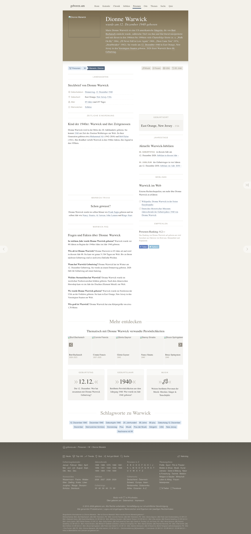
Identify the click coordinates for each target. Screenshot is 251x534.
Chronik (116, 6)
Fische (78, 479)
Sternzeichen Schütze (95, 426)
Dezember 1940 (96, 422)
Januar (66, 465)
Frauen (157, 68)
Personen (137, 6)
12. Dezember (148, 44)
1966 (114, 465)
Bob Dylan (124, 136)
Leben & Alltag (165, 479)
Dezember (78, 426)
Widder (85, 479)
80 (114, 488)
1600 (114, 470)
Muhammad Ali (97, 136)
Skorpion (83, 485)
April (86, 465)
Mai (64, 467)
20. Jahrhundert (130, 422)
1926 (120, 467)
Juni (69, 467)
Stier (65, 482)
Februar (73, 465)
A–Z (145, 488)
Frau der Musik (140, 426)
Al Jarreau (100, 215)
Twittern (154, 246)
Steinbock (75, 488)
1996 (97, 465)
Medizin (183, 473)
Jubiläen (126, 6)
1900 (97, 470)
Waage (75, 485)
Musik (147, 68)
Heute (96, 6)
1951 (103, 467)
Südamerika (144, 485)
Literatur (162, 470)
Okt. (64, 470)
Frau (121, 426)
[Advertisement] (100, 171)
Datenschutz (128, 500)
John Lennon (112, 215)
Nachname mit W (125, 431)
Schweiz (130, 482)
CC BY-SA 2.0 (169, 528)
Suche (163, 6)
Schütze (88, 106)
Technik (175, 473)
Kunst (183, 467)
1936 (114, 467)
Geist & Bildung (174, 470)
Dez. (75, 470)
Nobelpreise (164, 482)
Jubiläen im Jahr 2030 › (170, 165)
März (80, 465)
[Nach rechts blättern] (180, 342)
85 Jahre (88, 101)
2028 (108, 479)
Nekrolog (184, 456)
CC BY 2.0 (159, 528)
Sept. (86, 467)
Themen (154, 6)
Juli (73, 467)
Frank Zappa (113, 211)
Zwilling (71, 482)
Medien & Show (166, 467)
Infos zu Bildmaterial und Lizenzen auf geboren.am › (81, 530)
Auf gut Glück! (113, 456)
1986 (103, 465)
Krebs (78, 482)
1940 (157, 44)
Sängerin (158, 30)
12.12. (86, 381)
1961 (120, 465)
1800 (103, 470)
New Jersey (101, 96)
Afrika (129, 488)
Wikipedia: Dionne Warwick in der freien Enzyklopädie (160, 203)
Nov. (69, 470)
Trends (91, 456)
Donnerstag (90, 91)
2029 (114, 479)
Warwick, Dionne (96, 68)
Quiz (171, 6)
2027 (103, 479)
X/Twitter (165, 488)
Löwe (84, 482)
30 (96, 488)
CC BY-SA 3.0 (180, 528)
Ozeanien (137, 488)
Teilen (144, 246)
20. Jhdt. (178, 68)
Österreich (143, 479)
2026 (97, 479)
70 (111, 488)
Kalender (106, 6)
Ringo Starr (127, 215)
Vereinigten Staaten (128, 48)
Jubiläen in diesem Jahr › (168, 155)
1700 (108, 470)
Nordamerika (132, 485)
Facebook (177, 488)
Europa (139, 482)
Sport (168, 465)
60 (107, 488)
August (79, 467)
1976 (108, 465)
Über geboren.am (114, 500)
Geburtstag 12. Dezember (169, 422)
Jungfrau (66, 485)
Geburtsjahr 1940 (113, 422)
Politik (161, 465)
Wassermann (68, 479)
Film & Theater (178, 465)
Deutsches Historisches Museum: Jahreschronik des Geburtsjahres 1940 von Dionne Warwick (160, 212)
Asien (145, 482)
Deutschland (132, 479)
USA (167, 68)
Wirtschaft (180, 476)
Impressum (139, 500)
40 (100, 488)
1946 (108, 467)
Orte (145, 6)
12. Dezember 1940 (78, 422)
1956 (97, 467)
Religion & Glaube (166, 476)
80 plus (152, 422)
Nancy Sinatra (89, 215)
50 (103, 488)
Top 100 (79, 456)
